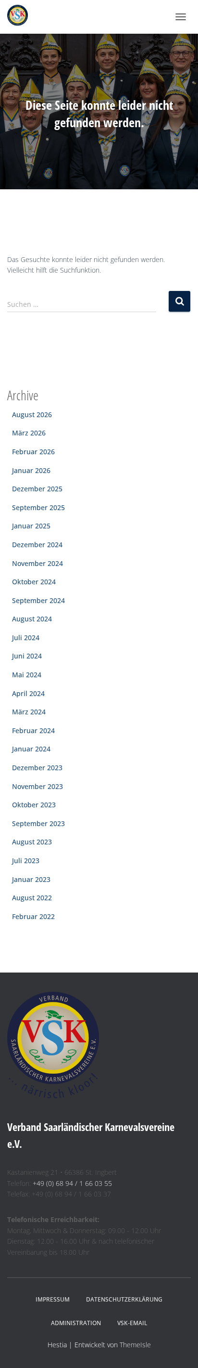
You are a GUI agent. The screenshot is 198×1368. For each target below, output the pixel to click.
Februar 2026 (33, 451)
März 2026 (29, 432)
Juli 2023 (25, 860)
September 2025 (38, 507)
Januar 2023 (31, 879)
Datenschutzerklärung (124, 1299)
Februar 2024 (33, 730)
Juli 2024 (25, 637)
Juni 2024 (27, 655)
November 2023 (37, 786)
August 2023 (32, 841)
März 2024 (29, 711)
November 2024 (37, 563)
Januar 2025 (31, 525)
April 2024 (28, 693)
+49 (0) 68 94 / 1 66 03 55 (72, 1183)
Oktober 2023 (34, 804)
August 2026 (32, 414)
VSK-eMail (132, 1323)
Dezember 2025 (37, 488)
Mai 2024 (26, 674)
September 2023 (38, 823)
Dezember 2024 (37, 544)
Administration (76, 1323)
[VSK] (21, 17)
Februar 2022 (33, 916)
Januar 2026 (31, 470)
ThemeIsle (135, 1344)
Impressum (53, 1299)
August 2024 (32, 618)
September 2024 (38, 600)
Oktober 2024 (34, 581)
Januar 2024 (31, 748)
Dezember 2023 (37, 767)
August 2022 (32, 897)
